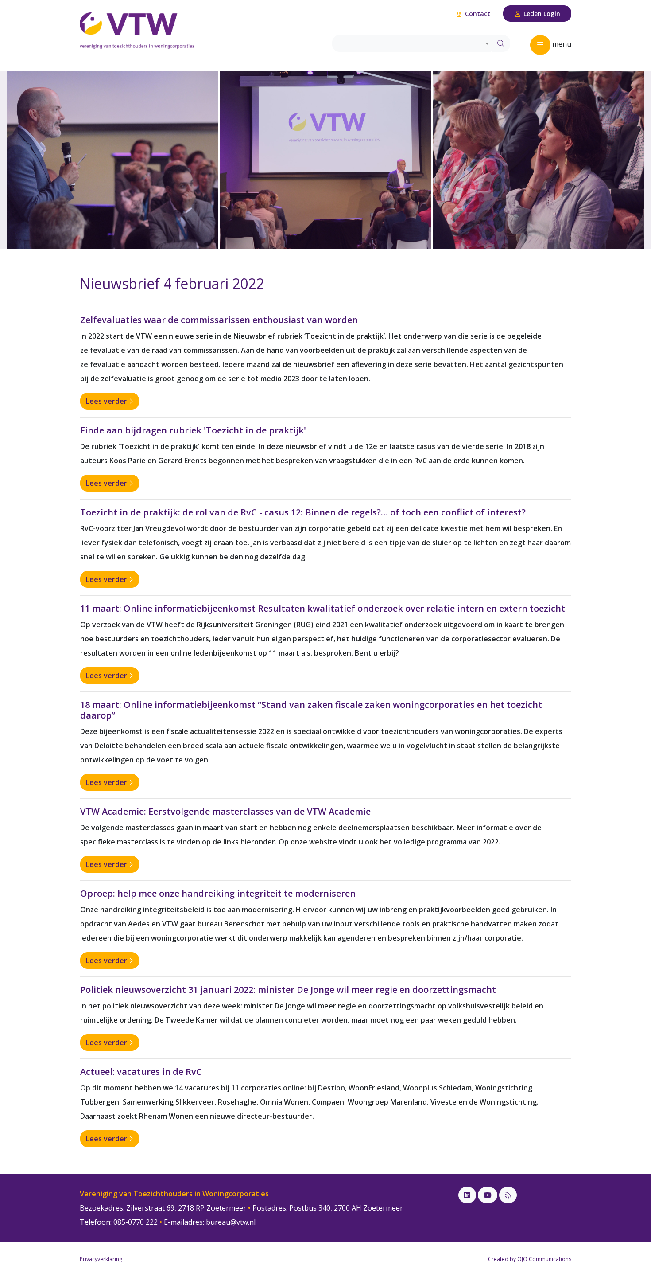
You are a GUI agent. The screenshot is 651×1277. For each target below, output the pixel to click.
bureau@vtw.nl (231, 1222)
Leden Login (541, 13)
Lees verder (107, 401)
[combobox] (412, 43)
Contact (476, 13)
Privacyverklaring (101, 1259)
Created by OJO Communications (529, 1259)
